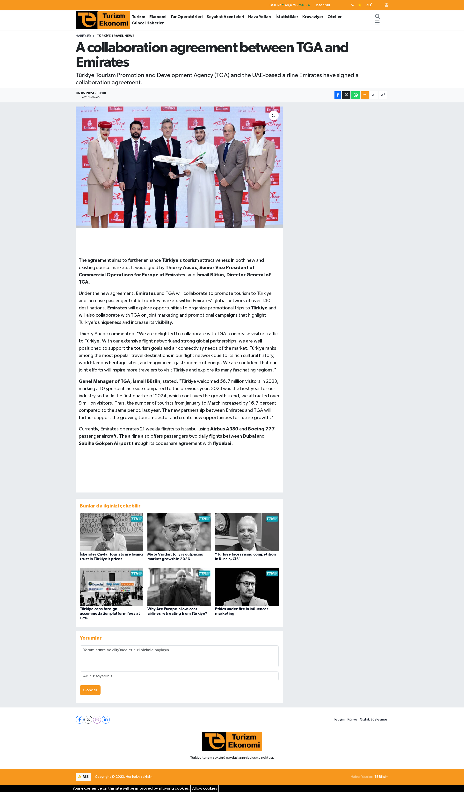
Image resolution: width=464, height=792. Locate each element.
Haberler (83, 36)
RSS (85, 776)
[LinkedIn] (106, 720)
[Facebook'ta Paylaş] (337, 95)
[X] (88, 720)
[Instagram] (97, 720)
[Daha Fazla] (365, 95)
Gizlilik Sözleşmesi (374, 719)
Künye (352, 719)
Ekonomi (157, 17)
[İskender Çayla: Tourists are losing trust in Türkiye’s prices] (111, 532)
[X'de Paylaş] (346, 95)
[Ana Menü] (377, 23)
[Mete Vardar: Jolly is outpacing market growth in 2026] (179, 532)
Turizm (138, 17)
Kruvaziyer (312, 17)
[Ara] (377, 17)
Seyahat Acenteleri (225, 17)
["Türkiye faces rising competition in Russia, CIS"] (247, 532)
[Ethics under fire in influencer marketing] (247, 587)
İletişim (339, 719)
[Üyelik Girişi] (384, 5)
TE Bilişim (381, 776)
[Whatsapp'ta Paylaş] (355, 95)
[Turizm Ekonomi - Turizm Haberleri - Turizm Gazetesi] (103, 20)
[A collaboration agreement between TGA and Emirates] (179, 167)
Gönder (90, 690)
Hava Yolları (259, 17)
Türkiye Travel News (116, 36)
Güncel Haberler (148, 23)
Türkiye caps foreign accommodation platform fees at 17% (110, 613)
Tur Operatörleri (186, 17)
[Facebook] (80, 720)
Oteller (334, 17)
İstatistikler (287, 17)
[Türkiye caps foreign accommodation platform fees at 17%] (111, 587)
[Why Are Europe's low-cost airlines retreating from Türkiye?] (179, 587)
